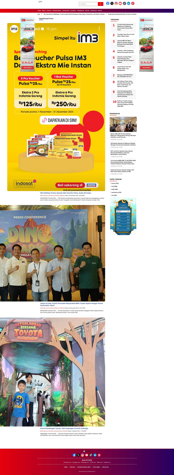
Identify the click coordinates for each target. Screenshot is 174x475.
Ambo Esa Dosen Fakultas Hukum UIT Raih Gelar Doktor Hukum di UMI (122, 170)
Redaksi (72, 467)
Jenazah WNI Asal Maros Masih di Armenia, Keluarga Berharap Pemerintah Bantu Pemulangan (125, 43)
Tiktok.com (93, 462)
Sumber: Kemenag (123, 234)
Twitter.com (100, 462)
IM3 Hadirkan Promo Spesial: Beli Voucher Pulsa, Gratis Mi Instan (65, 193)
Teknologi (93, 10)
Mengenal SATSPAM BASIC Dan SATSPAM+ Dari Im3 (125, 75)
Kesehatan (66, 10)
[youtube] (121, 4)
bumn (115, 183)
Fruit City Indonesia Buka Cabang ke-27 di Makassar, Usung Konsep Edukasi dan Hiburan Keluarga (125, 93)
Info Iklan (105, 467)
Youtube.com (107, 462)
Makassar (62, 195)
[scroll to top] (167, 472)
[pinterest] (133, 4)
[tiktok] (125, 4)
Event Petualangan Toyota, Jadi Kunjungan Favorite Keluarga (64, 428)
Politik (87, 10)
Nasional (73, 10)
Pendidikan (80, 10)
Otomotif (62, 308)
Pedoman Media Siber (84, 467)
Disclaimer (96, 467)
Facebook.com (67, 462)
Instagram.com (76, 462)
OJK (115, 189)
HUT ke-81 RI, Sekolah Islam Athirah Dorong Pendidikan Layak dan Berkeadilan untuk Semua (122, 152)
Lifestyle (57, 195)
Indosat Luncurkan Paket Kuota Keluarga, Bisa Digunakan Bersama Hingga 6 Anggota (125, 59)
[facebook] (108, 4)
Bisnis (44, 10)
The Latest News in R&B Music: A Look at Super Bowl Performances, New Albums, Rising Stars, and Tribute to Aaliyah (48, 14)
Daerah (49, 10)
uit (114, 195)
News (61, 431)
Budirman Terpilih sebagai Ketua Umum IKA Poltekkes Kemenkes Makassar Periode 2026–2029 (125, 103)
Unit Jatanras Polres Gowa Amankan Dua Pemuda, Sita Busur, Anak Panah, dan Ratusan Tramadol (125, 84)
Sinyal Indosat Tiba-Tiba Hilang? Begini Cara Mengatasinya (124, 68)
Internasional (57, 10)
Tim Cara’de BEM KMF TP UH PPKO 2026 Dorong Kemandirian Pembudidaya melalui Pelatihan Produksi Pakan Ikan (123, 162)
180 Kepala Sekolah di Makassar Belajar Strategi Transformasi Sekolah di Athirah (123, 144)
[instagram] (116, 4)
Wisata (100, 10)
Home (39, 10)
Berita (41, 195)
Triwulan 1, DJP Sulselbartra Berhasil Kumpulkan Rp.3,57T (125, 51)
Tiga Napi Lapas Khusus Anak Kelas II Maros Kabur (125, 35)
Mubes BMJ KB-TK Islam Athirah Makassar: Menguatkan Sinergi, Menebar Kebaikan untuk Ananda (123, 135)
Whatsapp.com (85, 462)
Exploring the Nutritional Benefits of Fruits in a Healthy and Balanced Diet (101, 14)
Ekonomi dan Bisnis (49, 195)
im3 (114, 186)
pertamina (116, 192)
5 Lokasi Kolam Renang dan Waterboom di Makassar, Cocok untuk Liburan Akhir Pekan (125, 27)
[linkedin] (129, 4)
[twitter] (112, 4)
